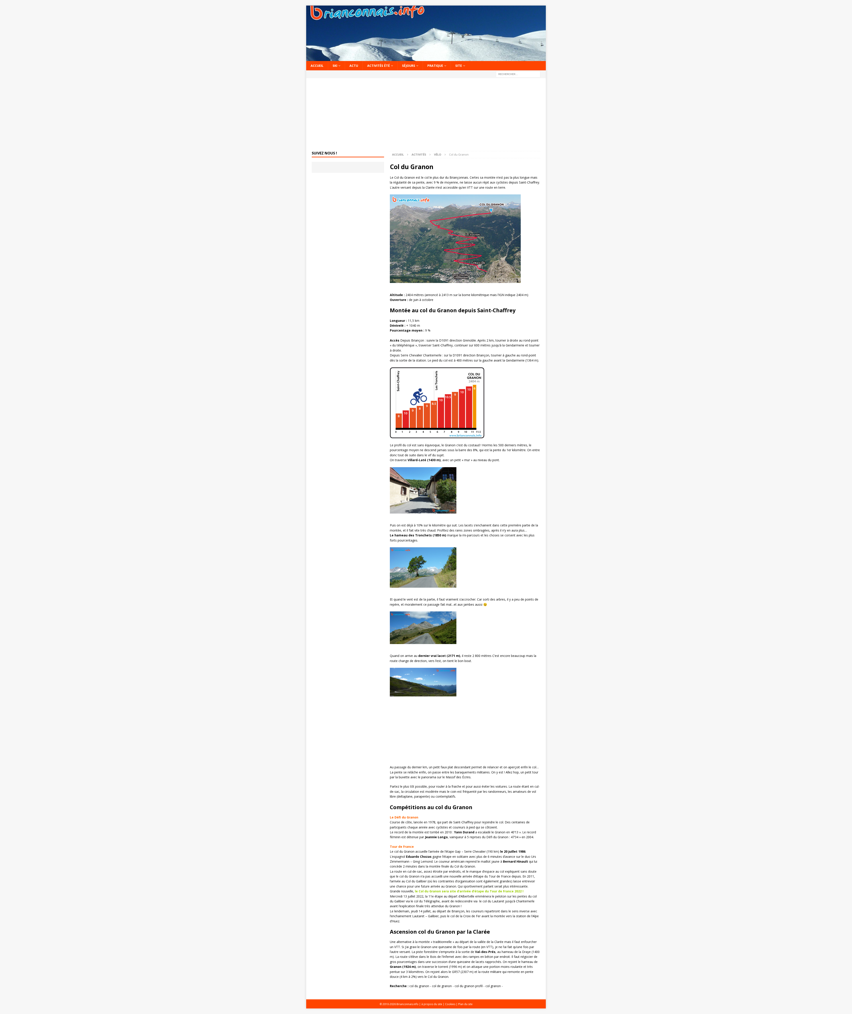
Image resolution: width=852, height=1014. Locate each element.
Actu (353, 65)
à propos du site (431, 1004)
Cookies (450, 1004)
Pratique (435, 65)
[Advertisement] (426, 115)
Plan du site (465, 1004)
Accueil (317, 65)
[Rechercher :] (518, 74)
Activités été (378, 65)
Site (458, 65)
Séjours (408, 65)
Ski (335, 65)
